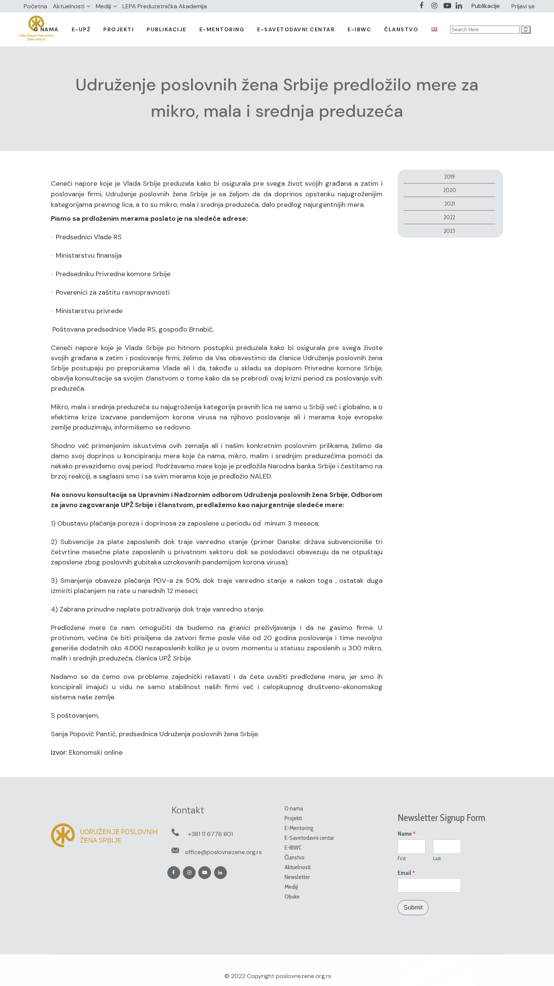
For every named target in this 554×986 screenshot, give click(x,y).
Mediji (103, 6)
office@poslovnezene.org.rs (223, 852)
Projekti (293, 818)
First (402, 858)
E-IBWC (293, 847)
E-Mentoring (299, 828)
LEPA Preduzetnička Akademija (164, 6)
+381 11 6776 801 (210, 834)
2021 (449, 203)
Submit (413, 907)
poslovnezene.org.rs (303, 976)
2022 (449, 217)
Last (437, 858)
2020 (449, 190)
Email (406, 873)
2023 (449, 230)
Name (407, 834)
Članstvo (295, 857)
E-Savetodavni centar (309, 837)
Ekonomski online (95, 752)
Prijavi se (523, 6)
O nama (294, 808)
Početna (35, 6)
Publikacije (485, 6)
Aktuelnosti (68, 6)
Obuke (292, 896)
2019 (449, 176)
